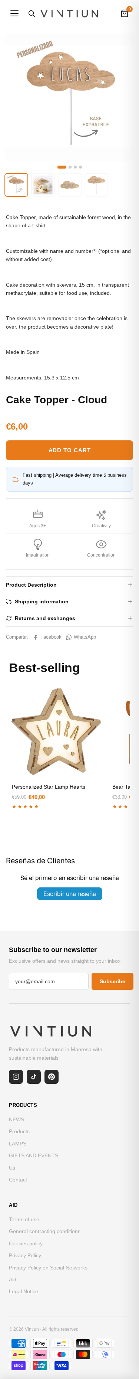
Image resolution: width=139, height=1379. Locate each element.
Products (19, 1131)
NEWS (16, 1119)
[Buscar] (31, 13)
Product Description (31, 585)
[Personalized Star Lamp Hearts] (56, 731)
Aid (12, 1279)
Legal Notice (23, 1291)
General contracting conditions (44, 1231)
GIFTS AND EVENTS (33, 1155)
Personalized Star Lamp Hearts (48, 787)
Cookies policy (26, 1243)
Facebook (51, 637)
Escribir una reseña (69, 893)
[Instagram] (16, 1077)
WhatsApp (85, 637)
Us (12, 1168)
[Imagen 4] (80, 167)
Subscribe (112, 981)
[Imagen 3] (75, 167)
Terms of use (24, 1219)
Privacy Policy (25, 1255)
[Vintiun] (69, 13)
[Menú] (14, 13)
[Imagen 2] (70, 167)
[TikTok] (34, 1077)
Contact (18, 1180)
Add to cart (70, 450)
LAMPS (17, 1144)
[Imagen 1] (61, 167)
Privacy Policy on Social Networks (48, 1268)
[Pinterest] (51, 1077)
